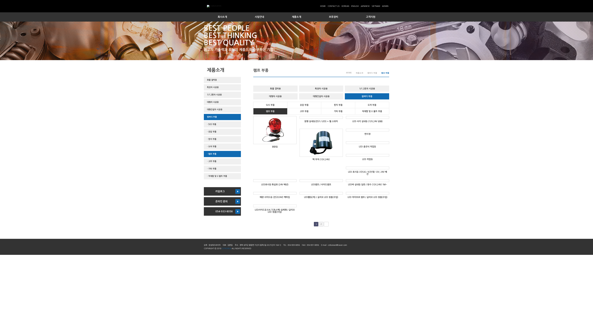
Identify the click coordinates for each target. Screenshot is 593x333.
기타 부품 (338, 111)
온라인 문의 (221, 201)
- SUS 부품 (211, 124)
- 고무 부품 (211, 161)
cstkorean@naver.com (337, 245)
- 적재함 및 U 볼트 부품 (217, 176)
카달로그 (220, 191)
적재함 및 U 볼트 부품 (372, 111)
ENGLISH (355, 6)
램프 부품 (270, 111)
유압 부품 (304, 105)
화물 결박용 (212, 80)
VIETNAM (376, 6)
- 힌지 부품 (211, 139)
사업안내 (259, 17)
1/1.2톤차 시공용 (214, 95)
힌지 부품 (338, 105)
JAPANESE (365, 6)
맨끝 (326, 224)
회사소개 (222, 17)
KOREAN (345, 6)
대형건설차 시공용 (214, 110)
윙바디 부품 (212, 117)
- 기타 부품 (211, 169)
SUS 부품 (270, 105)
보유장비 (333, 17)
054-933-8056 (224, 211)
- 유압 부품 (211, 132)
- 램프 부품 (211, 154)
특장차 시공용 (213, 87)
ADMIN (385, 6)
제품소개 (296, 17)
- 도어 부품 (211, 147)
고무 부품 (304, 111)
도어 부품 (372, 105)
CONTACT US (334, 6)
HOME (323, 6)
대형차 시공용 (213, 102)
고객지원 (370, 17)
